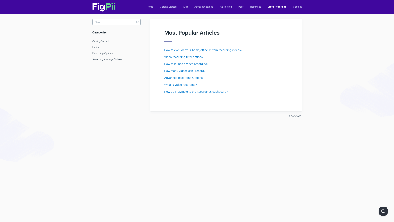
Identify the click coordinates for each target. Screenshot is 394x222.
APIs (185, 6)
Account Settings (203, 6)
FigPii (293, 116)
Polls (240, 6)
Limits (95, 47)
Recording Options (102, 53)
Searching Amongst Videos (107, 59)
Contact (297, 6)
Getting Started (168, 6)
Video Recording (277, 6)
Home (150, 6)
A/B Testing (226, 6)
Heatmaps (255, 6)
